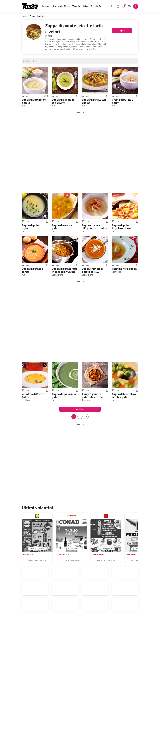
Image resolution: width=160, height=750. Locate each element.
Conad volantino (63, 554)
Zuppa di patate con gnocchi (94, 101)
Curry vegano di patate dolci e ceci (92, 395)
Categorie (46, 6)
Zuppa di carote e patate (62, 226)
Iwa (23, 106)
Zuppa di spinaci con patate (64, 395)
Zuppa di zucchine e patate (34, 101)
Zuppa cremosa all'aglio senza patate (95, 226)
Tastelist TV (96, 6)
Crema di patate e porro (122, 101)
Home (24, 16)
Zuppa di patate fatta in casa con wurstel (65, 270)
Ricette (67, 6)
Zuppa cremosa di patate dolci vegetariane (93, 270)
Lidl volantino (28, 554)
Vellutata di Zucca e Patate (33, 395)
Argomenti (57, 6)
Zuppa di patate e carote (32, 270)
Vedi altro (80, 409)
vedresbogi (117, 272)
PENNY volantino (98, 554)
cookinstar (26, 400)
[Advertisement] (80, 151)
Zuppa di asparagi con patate (63, 101)
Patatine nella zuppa (124, 268)
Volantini (76, 6)
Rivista (85, 6)
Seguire (122, 31)
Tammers (86, 400)
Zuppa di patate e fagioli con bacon (122, 226)
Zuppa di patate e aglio (32, 226)
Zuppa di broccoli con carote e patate (124, 395)
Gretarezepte (57, 275)
